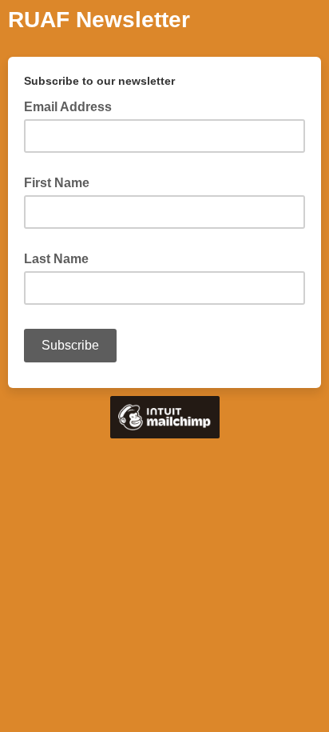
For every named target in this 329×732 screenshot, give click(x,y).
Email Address (72, 105)
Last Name (56, 259)
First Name (56, 183)
